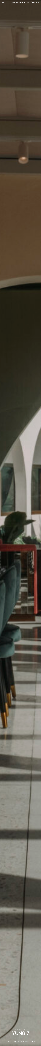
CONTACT (35, 3)
